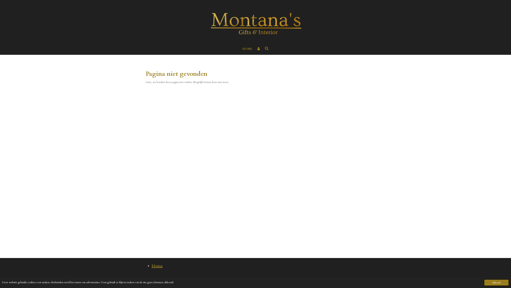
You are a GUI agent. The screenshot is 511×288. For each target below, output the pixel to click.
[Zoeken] (267, 48)
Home (157, 266)
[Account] (258, 49)
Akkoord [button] (496, 282)
